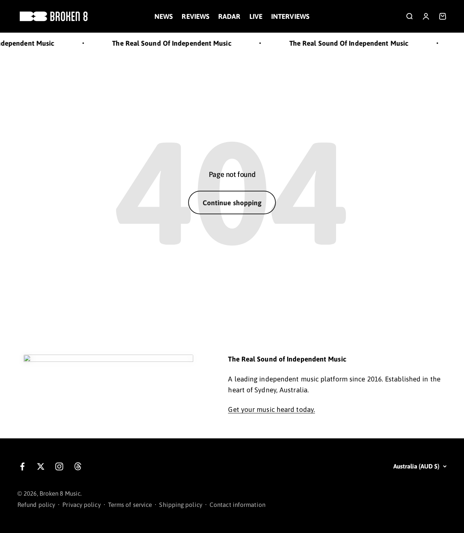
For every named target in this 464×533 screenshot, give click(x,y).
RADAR (229, 16)
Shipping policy (180, 504)
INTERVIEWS (290, 16)
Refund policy (36, 504)
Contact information (237, 504)
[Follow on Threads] (78, 466)
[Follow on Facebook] (22, 466)
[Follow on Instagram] (59, 466)
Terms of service (130, 504)
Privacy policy (81, 504)
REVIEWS (196, 16)
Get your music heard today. (271, 409)
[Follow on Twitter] (41, 466)
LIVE (255, 16)
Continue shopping (232, 203)
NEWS (163, 16)
